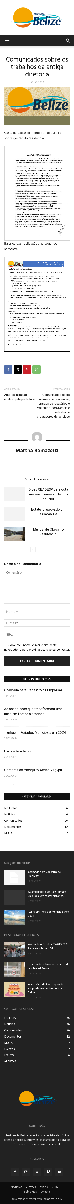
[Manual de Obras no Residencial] (14, 534)
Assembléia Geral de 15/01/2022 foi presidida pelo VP (47, 946)
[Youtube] (59, 1172)
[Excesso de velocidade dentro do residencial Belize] (14, 969)
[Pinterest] (27, 369)
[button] (7, 40)
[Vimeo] (48, 1172)
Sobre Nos (30, 1191)
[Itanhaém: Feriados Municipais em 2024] (14, 917)
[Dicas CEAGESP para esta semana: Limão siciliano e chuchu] (14, 494)
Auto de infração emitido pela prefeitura (19, 397)
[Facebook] (8, 369)
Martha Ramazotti (37, 450)
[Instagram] (26, 1172)
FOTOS (44, 1187)
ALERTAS (31, 1187)
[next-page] (39, 549)
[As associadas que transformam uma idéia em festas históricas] (14, 897)
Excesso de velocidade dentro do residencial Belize (49, 966)
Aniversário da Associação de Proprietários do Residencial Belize (46, 988)
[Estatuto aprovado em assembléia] (14, 514)
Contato (45, 1191)
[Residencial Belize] (37, 17)
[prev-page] (33, 549)
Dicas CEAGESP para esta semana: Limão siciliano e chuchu (48, 494)
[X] (18, 369)
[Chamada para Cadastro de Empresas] (14, 877)
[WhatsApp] (36, 369)
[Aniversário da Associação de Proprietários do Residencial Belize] (14, 989)
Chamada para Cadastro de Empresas (33, 690)
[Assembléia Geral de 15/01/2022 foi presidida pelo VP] (14, 949)
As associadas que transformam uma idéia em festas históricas (47, 894)
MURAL (56, 1187)
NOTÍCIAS (16, 1187)
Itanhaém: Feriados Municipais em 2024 (35, 732)
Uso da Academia (17, 751)
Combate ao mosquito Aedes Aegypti (33, 770)
